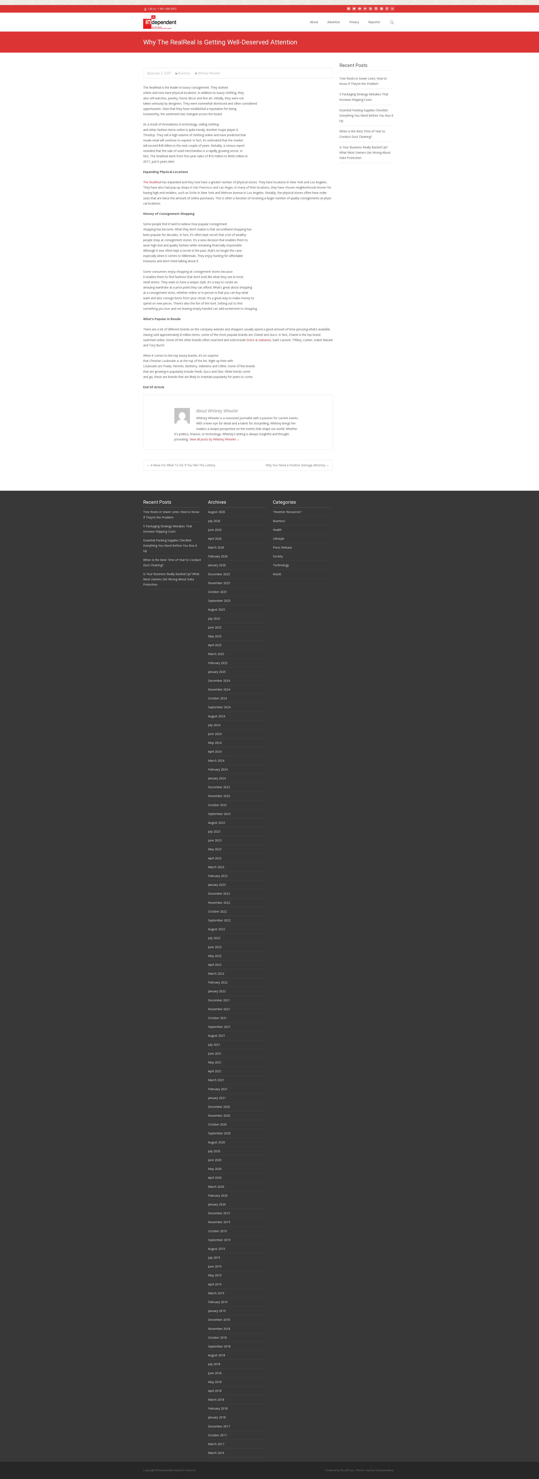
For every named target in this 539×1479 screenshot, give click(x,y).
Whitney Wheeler (209, 73)
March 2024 (216, 761)
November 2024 (219, 689)
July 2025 (214, 619)
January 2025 (217, 672)
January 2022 (217, 991)
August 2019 (216, 1249)
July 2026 (214, 521)
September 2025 (219, 601)
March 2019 (216, 1293)
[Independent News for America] (156, 21)
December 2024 (219, 681)
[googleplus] (381, 10)
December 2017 (219, 1426)
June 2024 (214, 734)
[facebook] (349, 10)
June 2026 (214, 530)
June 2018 (214, 1373)
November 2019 (219, 1222)
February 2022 (218, 982)
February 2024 (218, 769)
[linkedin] (392, 10)
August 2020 (216, 1142)
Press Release (282, 547)
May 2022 (214, 956)
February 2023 (218, 876)
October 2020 (217, 1124)
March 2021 (216, 1080)
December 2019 (219, 1213)
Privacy (354, 22)
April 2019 (214, 1284)
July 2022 (214, 938)
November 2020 (219, 1116)
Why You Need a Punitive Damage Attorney (297, 465)
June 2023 (214, 840)
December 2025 (219, 574)
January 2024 (217, 778)
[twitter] (354, 10)
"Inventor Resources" (287, 512)
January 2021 (217, 1098)
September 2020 (219, 1133)
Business (184, 73)
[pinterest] (387, 10)
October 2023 (217, 805)
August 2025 (216, 609)
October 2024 (217, 698)
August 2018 (216, 1355)
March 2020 (216, 1187)
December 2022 (219, 894)
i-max (368, 1470)
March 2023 (216, 867)
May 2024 (214, 743)
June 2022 (214, 947)
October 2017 (217, 1435)
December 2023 (219, 787)
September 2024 (219, 707)
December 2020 (219, 1107)
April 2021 (214, 1071)
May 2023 (214, 849)
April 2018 (214, 1391)
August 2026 (216, 512)
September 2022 (219, 920)
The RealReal (152, 182)
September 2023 (219, 814)
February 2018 (218, 1408)
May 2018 (214, 1382)
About (314, 22)
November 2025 (219, 583)
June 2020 (214, 1160)
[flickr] (365, 10)
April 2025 (214, 645)
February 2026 (218, 556)
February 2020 (218, 1195)
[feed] (370, 10)
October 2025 (217, 592)
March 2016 (216, 1453)
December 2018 (219, 1320)
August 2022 (216, 929)
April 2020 (214, 1178)
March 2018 (216, 1400)
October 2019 (217, 1231)
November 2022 (219, 903)
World (277, 574)
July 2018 (214, 1364)
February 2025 (218, 663)
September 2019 (219, 1240)
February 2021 (218, 1089)
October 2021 (217, 1018)
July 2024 (214, 725)
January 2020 (217, 1204)
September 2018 (219, 1346)
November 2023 (219, 796)
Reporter (374, 22)
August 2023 (216, 823)
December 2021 (219, 1000)
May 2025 (214, 636)
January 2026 (217, 565)
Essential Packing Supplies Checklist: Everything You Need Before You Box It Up (366, 115)
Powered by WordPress (340, 1470)
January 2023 (217, 885)
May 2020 (214, 1169)
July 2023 (214, 831)
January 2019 (217, 1311)
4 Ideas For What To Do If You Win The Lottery (181, 465)
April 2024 (214, 751)
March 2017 (216, 1444)
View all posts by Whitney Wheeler (215, 439)
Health (277, 530)
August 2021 (216, 1036)
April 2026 (214, 539)
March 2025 (216, 654)
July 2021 (214, 1045)
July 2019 (214, 1258)
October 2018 (217, 1337)
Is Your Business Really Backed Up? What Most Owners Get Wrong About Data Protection (365, 152)
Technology (281, 565)
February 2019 (218, 1302)
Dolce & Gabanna (259, 340)
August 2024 (216, 716)
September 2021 (219, 1027)
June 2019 (214, 1266)
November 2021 (219, 1009)
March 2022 (216, 973)
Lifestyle (278, 539)
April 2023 (214, 858)
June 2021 (214, 1053)
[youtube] (360, 10)
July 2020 (214, 1151)
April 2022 (214, 965)
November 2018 (219, 1329)
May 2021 (214, 1062)
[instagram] (376, 10)
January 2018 (217, 1417)
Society (278, 556)
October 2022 (217, 911)
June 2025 (214, 627)
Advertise (333, 22)
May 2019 (214, 1275)
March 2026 (216, 547)
